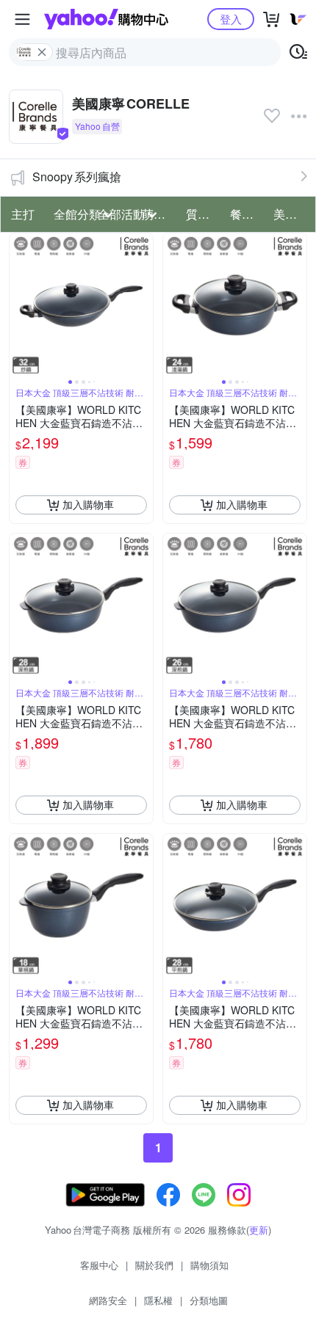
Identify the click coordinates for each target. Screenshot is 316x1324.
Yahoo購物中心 (106, 19)
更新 (258, 1230)
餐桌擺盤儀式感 (247, 213)
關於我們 (154, 1265)
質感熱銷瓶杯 (203, 213)
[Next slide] (143, 304)
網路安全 (108, 1300)
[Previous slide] (19, 304)
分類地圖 (209, 1300)
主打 (23, 213)
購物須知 (209, 1265)
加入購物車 (88, 504)
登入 (231, 18)
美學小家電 (291, 213)
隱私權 (158, 1300)
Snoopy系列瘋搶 (76, 176)
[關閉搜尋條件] (42, 52)
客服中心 (99, 1265)
